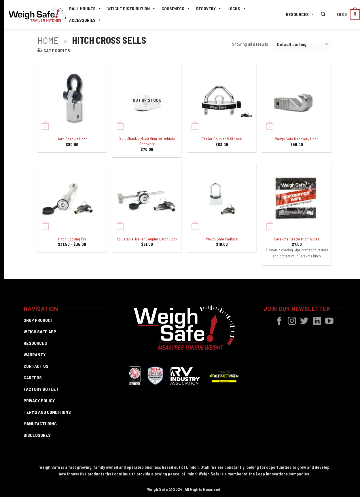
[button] (323, 14)
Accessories (82, 20)
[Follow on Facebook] (279, 321)
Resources (297, 14)
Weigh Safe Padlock (222, 238)
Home (47, 40)
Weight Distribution (128, 8)
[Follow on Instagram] (292, 321)
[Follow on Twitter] (304, 321)
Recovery (206, 8)
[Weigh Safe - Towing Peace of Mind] (37, 14)
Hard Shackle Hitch (72, 138)
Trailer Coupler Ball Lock (222, 138)
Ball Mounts (82, 8)
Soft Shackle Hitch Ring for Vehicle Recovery (147, 141)
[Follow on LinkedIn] (317, 321)
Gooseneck (173, 8)
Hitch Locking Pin (72, 238)
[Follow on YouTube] (329, 321)
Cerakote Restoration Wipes (296, 238)
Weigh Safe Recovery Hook (296, 138)
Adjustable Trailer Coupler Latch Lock (147, 238)
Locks (234, 8)
